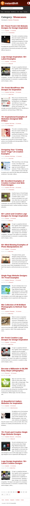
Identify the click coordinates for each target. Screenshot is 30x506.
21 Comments (13, 465)
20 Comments (13, 342)
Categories (12, 499)
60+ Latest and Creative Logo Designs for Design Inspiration (14, 215)
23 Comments (13, 61)
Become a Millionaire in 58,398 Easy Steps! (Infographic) (14, 370)
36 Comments (13, 405)
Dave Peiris (11, 158)
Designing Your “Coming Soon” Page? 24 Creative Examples (12, 152)
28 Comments (18, 187)
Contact (22, 499)
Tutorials (25, 11)
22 (11, 492)
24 (16, 492)
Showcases (7, 156)
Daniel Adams (12, 32)
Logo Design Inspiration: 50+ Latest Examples (13, 58)
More (28, 3)
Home (2, 11)
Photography (16, 20)
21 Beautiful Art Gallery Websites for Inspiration (11, 402)
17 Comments (13, 30)
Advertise (7, 499)
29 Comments (18, 92)
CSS (18, 11)
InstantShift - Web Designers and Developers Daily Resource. (9, 3)
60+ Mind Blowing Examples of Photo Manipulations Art (14, 246)
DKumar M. (11, 63)
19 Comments (13, 249)
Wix (9, 375)
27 (23, 492)
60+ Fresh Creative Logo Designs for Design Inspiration (14, 339)
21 (8, 492)
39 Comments (18, 436)
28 (26, 492)
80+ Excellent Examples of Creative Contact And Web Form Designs (12, 183)
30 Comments (13, 373)
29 (2, 494)
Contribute (18, 499)
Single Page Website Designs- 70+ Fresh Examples (14, 277)
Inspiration (10, 20)
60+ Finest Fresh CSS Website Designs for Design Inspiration (14, 27)
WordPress (13, 11)
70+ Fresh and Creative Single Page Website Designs (14, 433)
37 (7, 494)
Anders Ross (11, 94)
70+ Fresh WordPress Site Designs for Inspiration (12, 89)
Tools (21, 11)
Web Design (7, 11)
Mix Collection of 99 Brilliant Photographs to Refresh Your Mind (14, 307)
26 (21, 492)
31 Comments (18, 123)
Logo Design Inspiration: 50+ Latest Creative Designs (13, 462)
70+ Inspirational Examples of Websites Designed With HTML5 (14, 119)
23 (13, 492)
